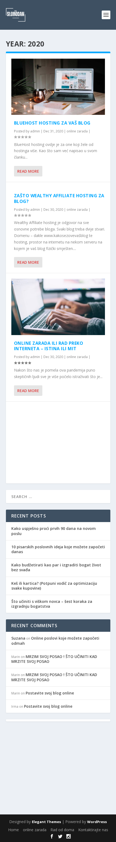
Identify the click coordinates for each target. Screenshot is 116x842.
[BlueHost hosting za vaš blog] (58, 87)
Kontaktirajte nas (93, 829)
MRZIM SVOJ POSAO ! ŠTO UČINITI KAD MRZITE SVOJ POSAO (54, 659)
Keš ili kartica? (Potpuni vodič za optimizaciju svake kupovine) (54, 586)
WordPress (97, 821)
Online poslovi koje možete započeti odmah (55, 641)
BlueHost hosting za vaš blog (52, 123)
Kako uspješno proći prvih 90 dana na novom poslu (53, 531)
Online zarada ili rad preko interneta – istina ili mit (48, 346)
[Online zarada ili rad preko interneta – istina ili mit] (58, 307)
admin (35, 131)
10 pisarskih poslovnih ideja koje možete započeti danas (58, 549)
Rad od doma (62, 829)
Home (13, 829)
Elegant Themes (46, 821)
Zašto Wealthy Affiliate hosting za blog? (59, 198)
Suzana (18, 638)
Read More (28, 171)
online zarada (77, 131)
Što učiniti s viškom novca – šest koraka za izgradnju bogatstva (51, 604)
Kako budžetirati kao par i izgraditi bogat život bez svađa (56, 567)
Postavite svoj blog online (50, 693)
